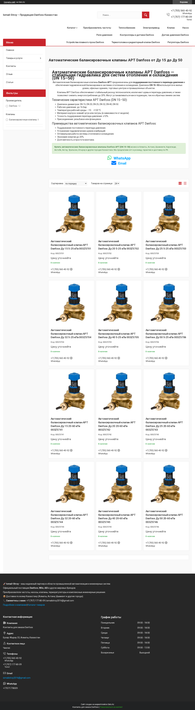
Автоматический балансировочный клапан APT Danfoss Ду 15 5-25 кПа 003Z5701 (71, 245)
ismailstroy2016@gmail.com (16, 678)
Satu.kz (111, 704)
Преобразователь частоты (97, 28)
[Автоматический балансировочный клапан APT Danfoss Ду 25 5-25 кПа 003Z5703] (166, 214)
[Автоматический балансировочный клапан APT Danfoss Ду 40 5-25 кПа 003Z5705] (119, 303)
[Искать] (145, 15)
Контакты (11, 66)
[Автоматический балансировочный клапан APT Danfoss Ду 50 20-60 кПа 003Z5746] (166, 484)
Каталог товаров (36, 605)
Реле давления (104, 35)
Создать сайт (9, 2)
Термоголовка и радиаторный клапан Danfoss (136, 42)
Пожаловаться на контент (111, 707)
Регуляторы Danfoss (178, 42)
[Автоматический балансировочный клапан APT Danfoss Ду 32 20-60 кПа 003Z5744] (71, 484)
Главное (10, 50)
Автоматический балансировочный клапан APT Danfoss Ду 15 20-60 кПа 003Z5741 (69, 424)
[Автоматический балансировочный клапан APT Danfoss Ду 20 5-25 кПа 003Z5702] (119, 214)
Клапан (171, 28)
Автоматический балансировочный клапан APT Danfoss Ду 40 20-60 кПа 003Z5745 (117, 517)
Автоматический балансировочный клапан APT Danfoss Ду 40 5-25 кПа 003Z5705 (118, 334)
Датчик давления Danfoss (175, 35)
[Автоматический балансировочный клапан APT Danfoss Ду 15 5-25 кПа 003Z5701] (71, 214)
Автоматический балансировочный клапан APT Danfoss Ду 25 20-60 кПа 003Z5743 (164, 424)
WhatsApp (122, 158)
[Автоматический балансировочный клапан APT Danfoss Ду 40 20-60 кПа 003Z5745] (119, 484)
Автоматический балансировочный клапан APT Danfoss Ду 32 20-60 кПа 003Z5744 (69, 517)
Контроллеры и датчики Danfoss (137, 35)
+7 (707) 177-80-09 (36, 600)
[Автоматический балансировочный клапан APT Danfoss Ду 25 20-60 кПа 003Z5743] (166, 392)
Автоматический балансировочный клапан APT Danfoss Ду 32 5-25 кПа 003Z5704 (71, 334)
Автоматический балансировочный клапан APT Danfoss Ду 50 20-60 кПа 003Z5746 (164, 517)
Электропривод (151, 28)
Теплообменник (127, 28)
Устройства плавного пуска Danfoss (85, 42)
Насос (185, 28)
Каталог (71, 28)
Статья (9, 82)
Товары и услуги (14, 58)
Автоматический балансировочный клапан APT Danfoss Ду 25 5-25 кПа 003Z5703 (166, 245)
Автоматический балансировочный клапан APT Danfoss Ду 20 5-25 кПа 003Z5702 (118, 245)
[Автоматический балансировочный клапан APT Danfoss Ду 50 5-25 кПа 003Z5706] (166, 303)
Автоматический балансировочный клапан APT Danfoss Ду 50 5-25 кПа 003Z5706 (166, 334)
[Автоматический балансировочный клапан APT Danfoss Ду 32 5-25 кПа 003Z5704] (71, 303)
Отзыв (9, 74)
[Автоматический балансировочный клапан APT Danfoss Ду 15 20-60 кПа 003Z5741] (71, 392)
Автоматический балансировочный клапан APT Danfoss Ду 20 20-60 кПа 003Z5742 (117, 424)
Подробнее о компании (14, 605)
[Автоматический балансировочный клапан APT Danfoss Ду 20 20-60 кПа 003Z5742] (119, 392)
